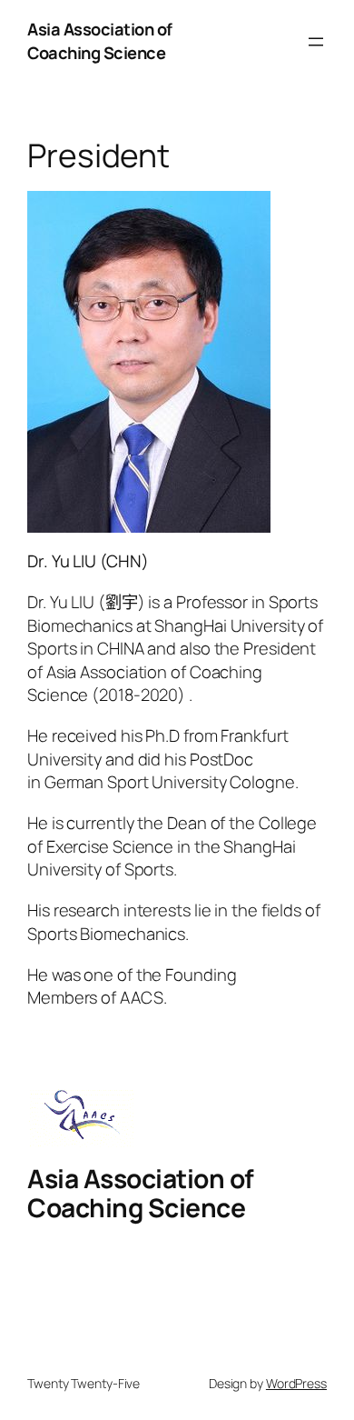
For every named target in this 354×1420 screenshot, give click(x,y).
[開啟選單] (316, 42)
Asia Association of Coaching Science (99, 41)
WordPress (296, 1383)
